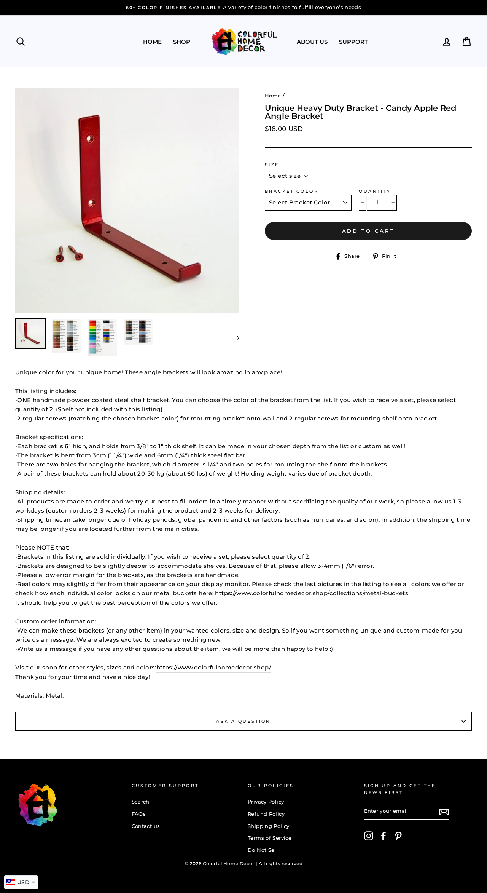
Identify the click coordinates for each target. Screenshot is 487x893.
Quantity (375, 191)
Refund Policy (266, 814)
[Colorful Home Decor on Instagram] (368, 835)
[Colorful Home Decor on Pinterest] (398, 835)
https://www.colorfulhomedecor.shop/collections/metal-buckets (311, 593)
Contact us (146, 826)
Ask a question (243, 721)
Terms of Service (269, 838)
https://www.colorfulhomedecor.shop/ (213, 667)
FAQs (139, 814)
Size (272, 164)
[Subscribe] (444, 811)
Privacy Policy (266, 802)
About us (312, 41)
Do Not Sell (263, 850)
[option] (243, 7)
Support (353, 41)
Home (152, 41)
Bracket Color (291, 191)
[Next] (234, 337)
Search (141, 802)
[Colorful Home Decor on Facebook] (383, 835)
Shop (181, 41)
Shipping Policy (269, 826)
